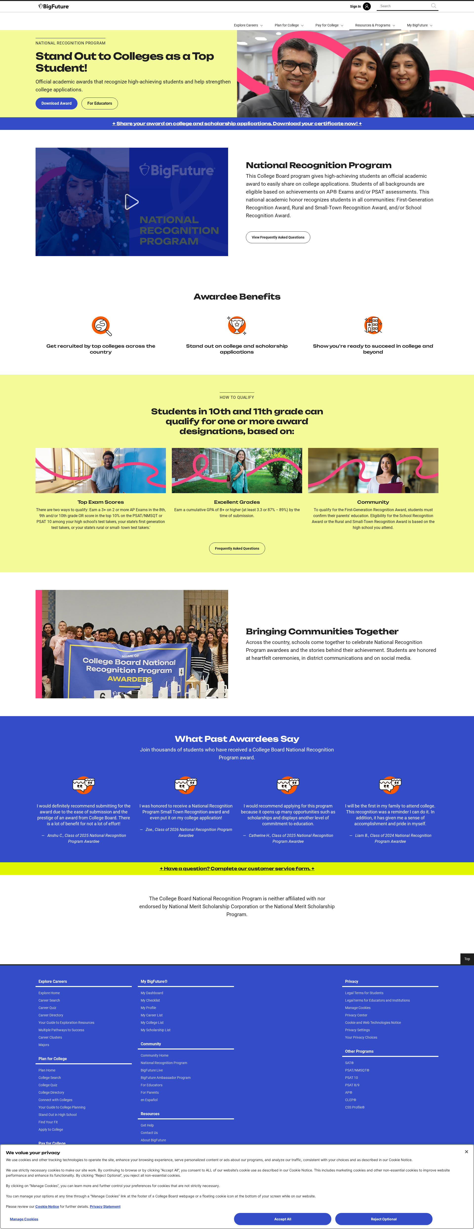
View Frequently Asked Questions (278, 237)
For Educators (99, 103)
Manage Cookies (24, 1219)
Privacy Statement (105, 1206)
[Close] (466, 1151)
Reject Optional (384, 1219)
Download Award (56, 103)
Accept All (282, 1219)
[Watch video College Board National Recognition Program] (132, 202)
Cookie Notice (47, 1206)
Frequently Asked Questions (237, 548)
